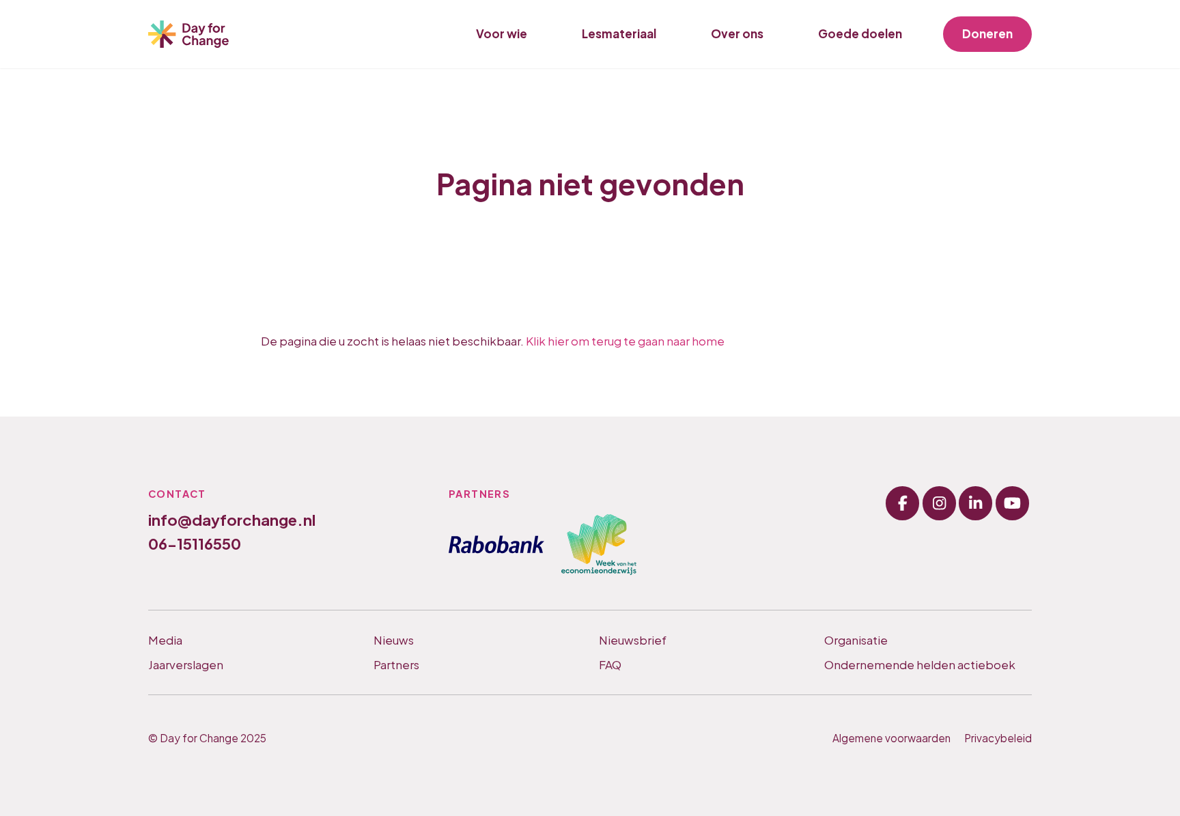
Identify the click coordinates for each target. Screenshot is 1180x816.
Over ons (737, 33)
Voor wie (501, 33)
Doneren (987, 33)
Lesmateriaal (619, 33)
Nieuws (394, 639)
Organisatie (856, 639)
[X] (975, 503)
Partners (396, 664)
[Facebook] (902, 503)
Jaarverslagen (185, 664)
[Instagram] (939, 503)
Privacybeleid (998, 737)
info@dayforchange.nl (231, 519)
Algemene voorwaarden (891, 737)
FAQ (610, 664)
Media (165, 639)
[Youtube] (1012, 503)
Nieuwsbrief (632, 639)
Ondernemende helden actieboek (919, 664)
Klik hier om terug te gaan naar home (625, 340)
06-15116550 (194, 543)
